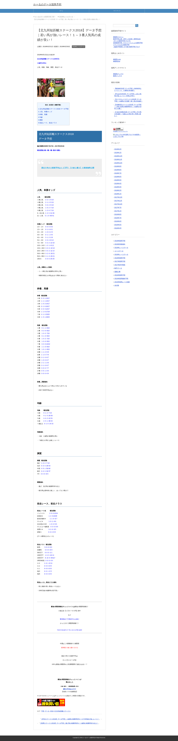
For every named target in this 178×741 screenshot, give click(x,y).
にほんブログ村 (118, 136)
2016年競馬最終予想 (121, 278)
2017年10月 (118, 204)
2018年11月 (118, 159)
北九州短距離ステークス (62, 711)
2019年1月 (117, 152)
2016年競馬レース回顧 (122, 282)
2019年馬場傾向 (119, 244)
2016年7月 (117, 218)
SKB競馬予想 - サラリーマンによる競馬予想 (128, 43)
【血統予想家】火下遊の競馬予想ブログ (126, 47)
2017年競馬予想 (119, 261)
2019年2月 (117, 149)
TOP (45, 16)
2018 (51, 711)
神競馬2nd (116, 61)
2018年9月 (117, 166)
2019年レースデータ (121, 247)
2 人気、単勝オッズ (45, 112)
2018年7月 (117, 173)
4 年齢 (40, 117)
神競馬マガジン (118, 37)
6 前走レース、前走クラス (47, 123)
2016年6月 (117, 221)
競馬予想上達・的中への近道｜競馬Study (127, 39)
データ (47, 711)
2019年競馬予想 (119, 241)
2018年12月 (118, 156)
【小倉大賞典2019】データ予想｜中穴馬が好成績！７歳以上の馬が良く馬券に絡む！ (127, 114)
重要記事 (117, 271)
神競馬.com (117, 59)
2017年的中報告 (119, 265)
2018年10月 (118, 163)
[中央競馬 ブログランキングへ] (118, 129)
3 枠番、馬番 (42, 114)
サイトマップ (117, 10)
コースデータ (118, 251)
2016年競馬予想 (119, 275)
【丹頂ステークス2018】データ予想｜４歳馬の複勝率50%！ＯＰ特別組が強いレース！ (70, 719)
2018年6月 (117, 176)
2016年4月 (117, 228)
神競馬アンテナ (118, 74)
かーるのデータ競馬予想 (47, 4)
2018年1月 (117, 194)
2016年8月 (117, 214)
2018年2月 (117, 190)
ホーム (61, 10)
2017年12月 (118, 197)
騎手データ (118, 268)
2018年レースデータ (78, 46)
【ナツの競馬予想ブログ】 (122, 41)
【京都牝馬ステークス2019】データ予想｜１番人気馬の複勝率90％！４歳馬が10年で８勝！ (127, 106)
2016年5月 (117, 225)
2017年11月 (118, 200)
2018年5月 (117, 180)
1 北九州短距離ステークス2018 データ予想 (53, 109)
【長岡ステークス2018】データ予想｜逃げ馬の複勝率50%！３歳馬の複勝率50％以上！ (69, 723)
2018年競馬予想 (119, 258)
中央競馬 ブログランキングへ (120, 131)
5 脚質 (40, 120)
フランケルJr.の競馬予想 (121, 45)
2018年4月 (117, 183)
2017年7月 (117, 207)
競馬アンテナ (117, 76)
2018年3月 (117, 187)
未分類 (116, 285)
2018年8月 (117, 170)
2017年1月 (117, 211)
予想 (42, 711)
